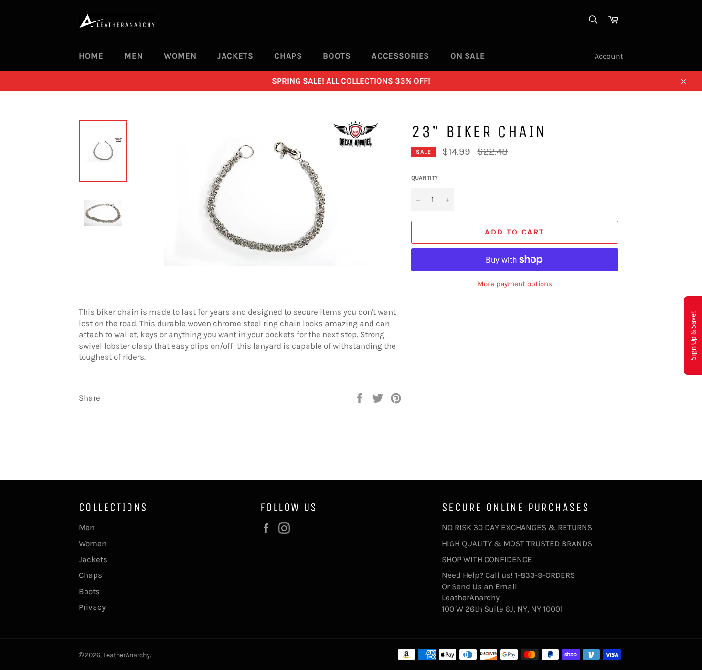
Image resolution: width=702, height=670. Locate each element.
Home (91, 56)
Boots (337, 56)
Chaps (288, 56)
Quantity (424, 177)
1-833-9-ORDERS (546, 575)
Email (506, 586)
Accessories (400, 56)
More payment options (515, 283)
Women (180, 56)
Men (133, 56)
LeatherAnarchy (126, 655)
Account (609, 56)
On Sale (467, 56)
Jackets (235, 56)
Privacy (92, 607)
